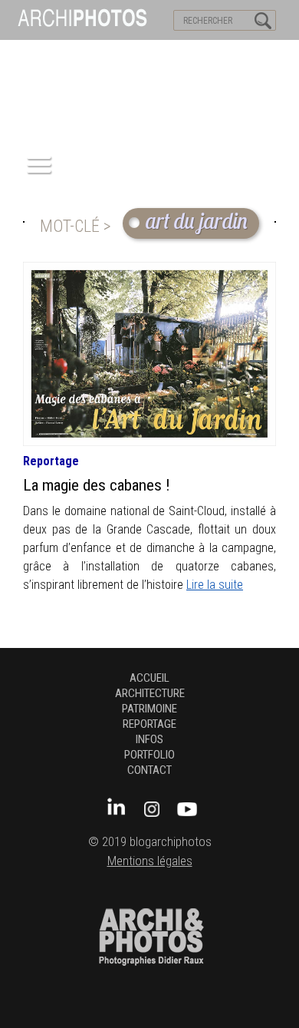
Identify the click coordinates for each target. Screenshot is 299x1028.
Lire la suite (214, 584)
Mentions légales (149, 861)
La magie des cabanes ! (96, 485)
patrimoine (149, 709)
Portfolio (149, 755)
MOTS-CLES (144, 54)
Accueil (149, 678)
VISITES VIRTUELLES (54, 54)
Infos (149, 739)
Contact (149, 770)
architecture (150, 693)
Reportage (51, 461)
